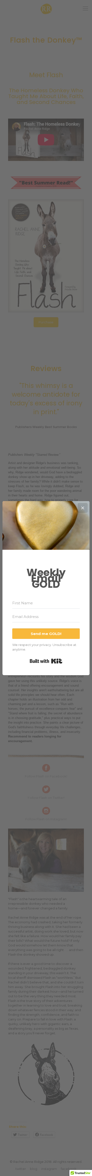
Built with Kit (46, 661)
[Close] (83, 508)
